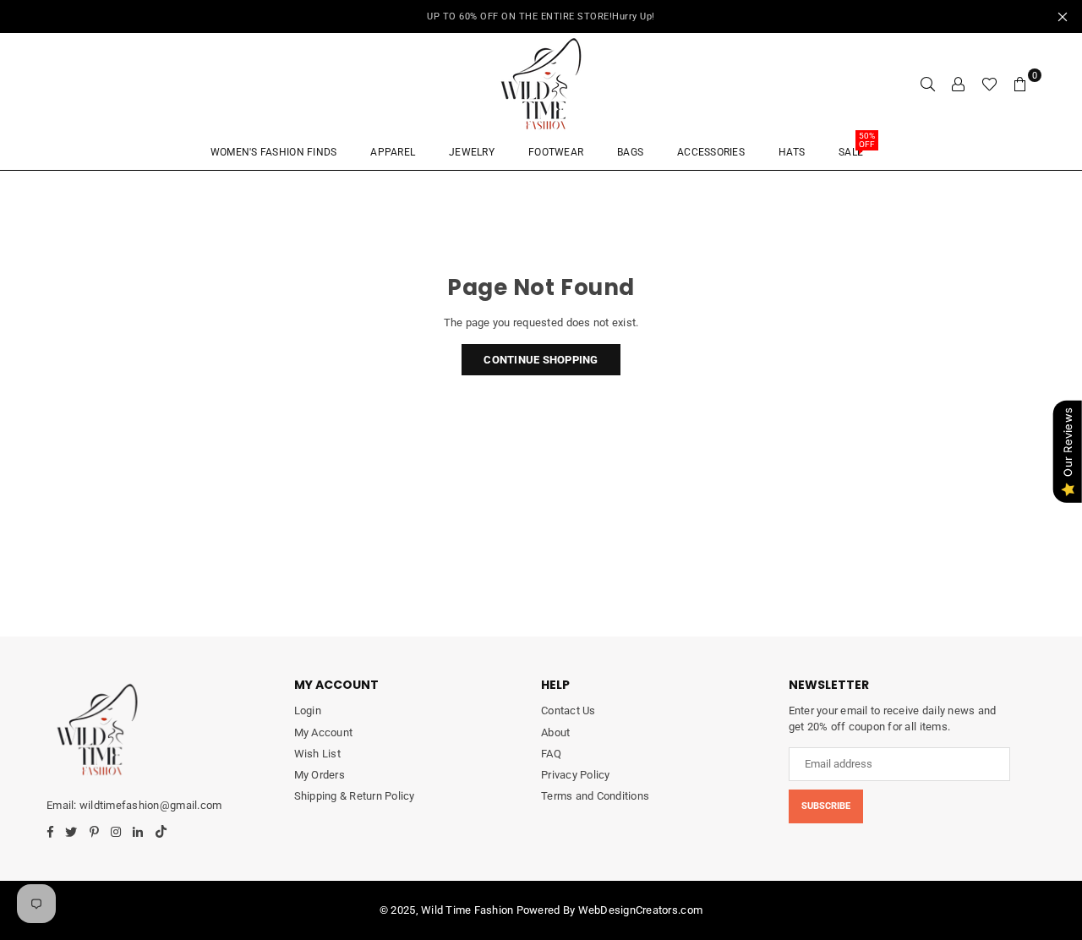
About (555, 732)
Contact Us (568, 710)
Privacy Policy (575, 774)
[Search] (928, 83)
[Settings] (958, 83)
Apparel (392, 152)
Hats (792, 152)
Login (307, 710)
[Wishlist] (989, 83)
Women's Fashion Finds (273, 152)
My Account (323, 732)
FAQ (551, 753)
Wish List (317, 753)
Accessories (711, 152)
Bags (630, 152)
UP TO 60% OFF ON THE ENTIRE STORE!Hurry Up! (541, 16)
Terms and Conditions (595, 796)
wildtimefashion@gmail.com (150, 805)
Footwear (555, 152)
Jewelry (472, 152)
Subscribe (825, 806)
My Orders (319, 774)
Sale (857, 146)
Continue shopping (541, 359)
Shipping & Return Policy (354, 796)
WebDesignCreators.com (640, 910)
